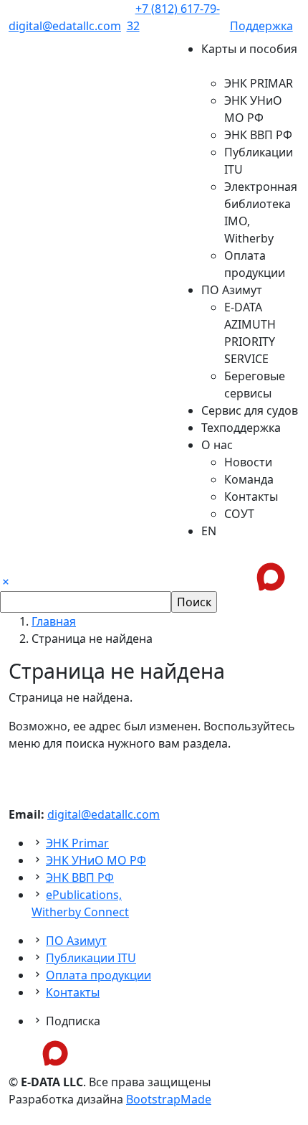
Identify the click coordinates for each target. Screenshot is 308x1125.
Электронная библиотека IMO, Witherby (260, 212)
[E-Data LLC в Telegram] (19, 1053)
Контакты (251, 496)
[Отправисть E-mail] (292, 575)
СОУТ (239, 514)
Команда (249, 479)
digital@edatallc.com (103, 814)
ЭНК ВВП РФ (258, 135)
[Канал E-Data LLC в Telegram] (249, 575)
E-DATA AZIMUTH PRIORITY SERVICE (250, 333)
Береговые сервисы (254, 384)
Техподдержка (241, 428)
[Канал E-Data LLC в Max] (270, 575)
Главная (54, 621)
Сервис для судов (249, 410)
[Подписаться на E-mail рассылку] (92, 1053)
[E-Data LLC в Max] (55, 1052)
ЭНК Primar (77, 843)
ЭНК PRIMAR (258, 83)
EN (208, 531)
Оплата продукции (254, 264)
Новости (248, 462)
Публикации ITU (258, 160)
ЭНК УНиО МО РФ (253, 109)
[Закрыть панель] (5, 582)
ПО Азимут (76, 941)
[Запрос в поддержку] (303, 575)
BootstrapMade (168, 1099)
